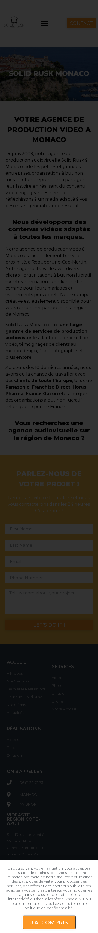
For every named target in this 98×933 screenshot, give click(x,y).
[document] (49, 466)
